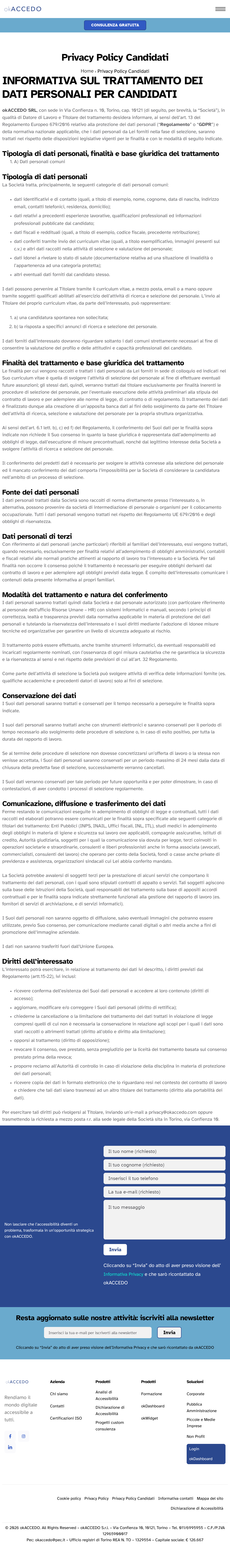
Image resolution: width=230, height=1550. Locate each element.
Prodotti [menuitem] (14, 23)
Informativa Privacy (123, 1274)
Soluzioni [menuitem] (15, 33)
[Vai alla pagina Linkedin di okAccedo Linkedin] (10, 1447)
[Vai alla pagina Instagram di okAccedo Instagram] (23, 1436)
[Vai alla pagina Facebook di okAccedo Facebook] (10, 1436)
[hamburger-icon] (220, 9)
